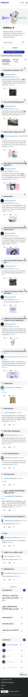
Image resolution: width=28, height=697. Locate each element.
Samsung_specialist (10, 74)
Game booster (8, 408)
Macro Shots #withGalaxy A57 (14, 102)
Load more (13, 586)
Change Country (14, 691)
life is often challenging (12, 431)
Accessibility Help (6, 679)
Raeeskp (7, 478)
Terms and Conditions (7, 682)
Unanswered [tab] (5, 64)
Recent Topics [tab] (6, 59)
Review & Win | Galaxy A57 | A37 (14, 132)
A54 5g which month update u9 (14, 516)
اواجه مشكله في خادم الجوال (13, 552)
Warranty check (9, 474)
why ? (6, 533)
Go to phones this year (11, 453)
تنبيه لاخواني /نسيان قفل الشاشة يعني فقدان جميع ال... (10, 597)
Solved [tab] (16, 61)
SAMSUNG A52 (9, 569)
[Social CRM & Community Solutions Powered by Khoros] (23, 674)
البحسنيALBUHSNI (10, 496)
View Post (11, 85)
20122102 (7, 412)
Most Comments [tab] (6, 61)
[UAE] (5, 2)
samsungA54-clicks (10, 387)
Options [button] (23, 48)
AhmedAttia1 (8, 573)
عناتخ (6, 556)
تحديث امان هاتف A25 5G (10, 630)
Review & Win (8, 196)
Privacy (3, 685)
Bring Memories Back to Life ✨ (14, 70)
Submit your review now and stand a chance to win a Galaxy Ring (15, 319)
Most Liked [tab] (16, 59)
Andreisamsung (9, 457)
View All (14, 590)
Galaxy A (17, 77)
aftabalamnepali (9, 520)
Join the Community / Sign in (14, 52)
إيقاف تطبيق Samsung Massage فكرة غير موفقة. (10, 607)
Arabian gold (8, 383)
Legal (2, 688)
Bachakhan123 (9, 435)
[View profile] (2, 74)
